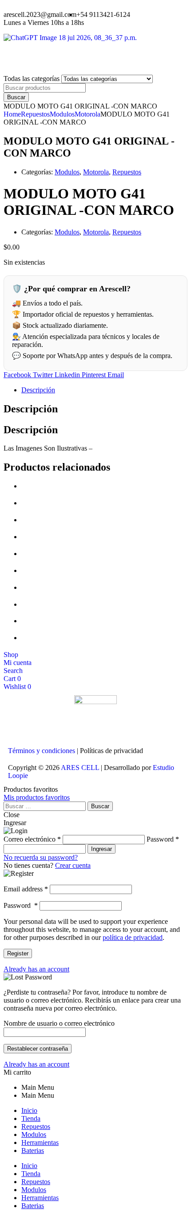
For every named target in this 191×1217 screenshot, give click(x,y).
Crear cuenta (73, 865)
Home (12, 114)
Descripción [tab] (31, 409)
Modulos (62, 114)
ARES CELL (79, 767)
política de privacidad (133, 937)
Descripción (38, 390)
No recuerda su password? (41, 857)
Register (17, 953)
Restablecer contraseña (37, 1048)
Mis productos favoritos (37, 797)
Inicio (29, 1110)
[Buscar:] (46, 806)
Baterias (32, 1150)
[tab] (104, 390)
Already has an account (36, 969)
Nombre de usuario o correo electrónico (59, 1023)
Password (21, 905)
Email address (26, 889)
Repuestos (35, 114)
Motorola (87, 114)
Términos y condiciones (41, 750)
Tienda (30, 1118)
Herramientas (40, 1142)
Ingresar (101, 849)
